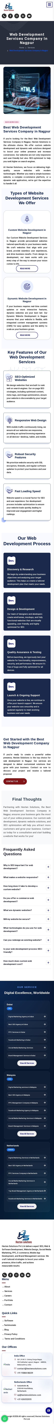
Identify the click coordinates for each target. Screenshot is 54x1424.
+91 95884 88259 (25, 1373)
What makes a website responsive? (20, 877)
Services (31, 48)
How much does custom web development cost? (17, 963)
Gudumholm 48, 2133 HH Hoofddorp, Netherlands (25, 1388)
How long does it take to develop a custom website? (20, 888)
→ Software (7, 1320)
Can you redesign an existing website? (22, 940)
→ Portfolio (7, 1300)
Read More (25, 269)
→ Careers (7, 1296)
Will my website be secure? (16, 919)
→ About (6, 1286)
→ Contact (7, 1305)
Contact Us (12, 781)
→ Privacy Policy (9, 1334)
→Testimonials (9, 1325)
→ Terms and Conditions (13, 1339)
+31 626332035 (24, 1399)
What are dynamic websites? (17, 910)
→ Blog (5, 1329)
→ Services (7, 1291)
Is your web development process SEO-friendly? (23, 950)
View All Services (27, 1063)
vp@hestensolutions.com (29, 1395)
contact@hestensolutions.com (31, 1368)
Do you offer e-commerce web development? (18, 900)
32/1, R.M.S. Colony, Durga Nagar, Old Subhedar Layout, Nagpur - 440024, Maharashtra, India (31, 1362)
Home (21, 48)
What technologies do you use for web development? (22, 929)
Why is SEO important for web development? (18, 867)
